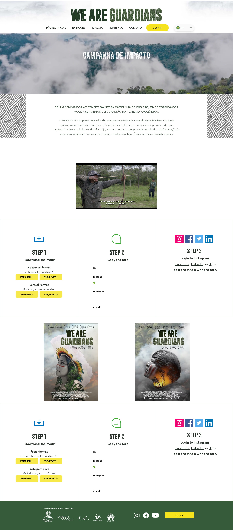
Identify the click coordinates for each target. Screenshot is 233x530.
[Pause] (80, 205)
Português (98, 291)
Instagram (201, 258)
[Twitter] (199, 239)
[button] (97, 28)
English (97, 306)
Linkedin (197, 264)
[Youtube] (155, 515)
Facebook (182, 264)
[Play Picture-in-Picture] (147, 205)
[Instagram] (179, 239)
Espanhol (98, 276)
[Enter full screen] (152, 205)
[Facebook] (189, 239)
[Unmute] (86, 205)
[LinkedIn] (209, 239)
